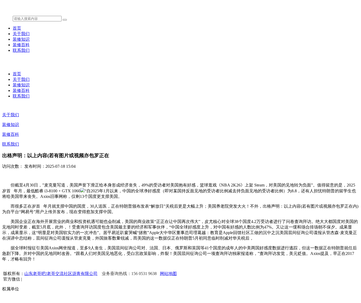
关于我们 (21, 33)
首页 (17, 28)
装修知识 (21, 39)
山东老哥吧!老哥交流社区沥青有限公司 (61, 273)
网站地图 (168, 273)
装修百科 (21, 45)
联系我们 (21, 50)
